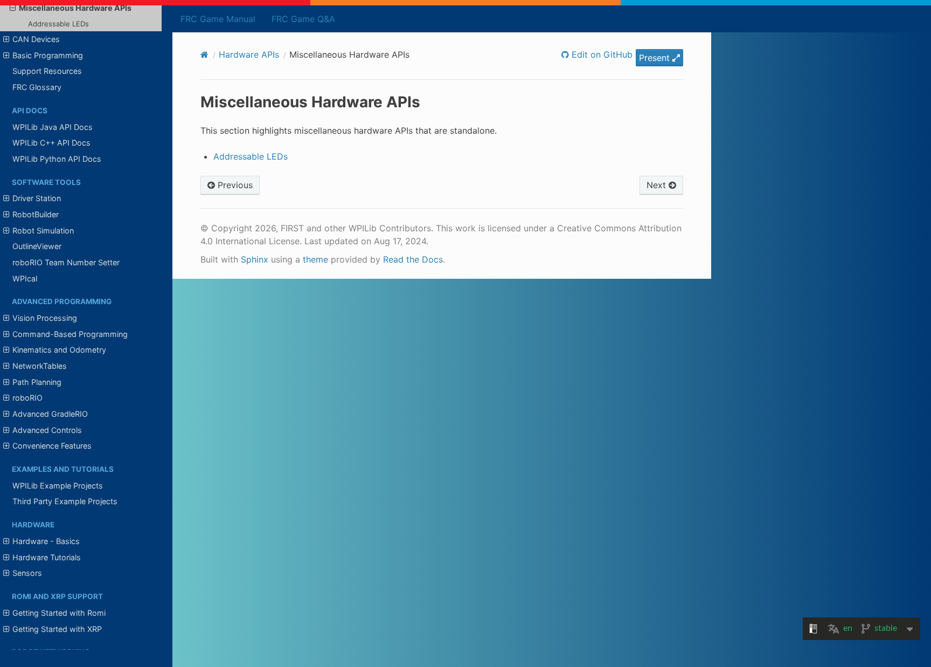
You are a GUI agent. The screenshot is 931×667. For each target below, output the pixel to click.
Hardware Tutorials (46, 557)
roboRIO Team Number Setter (66, 262)
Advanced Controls (47, 430)
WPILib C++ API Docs (51, 142)
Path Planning (36, 382)
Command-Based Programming (70, 334)
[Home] (204, 54)
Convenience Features (52, 445)
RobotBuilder (35, 214)
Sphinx (254, 259)
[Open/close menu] (13, 8)
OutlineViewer (36, 246)
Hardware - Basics (46, 541)
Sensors (27, 572)
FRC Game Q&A (303, 18)
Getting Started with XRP (57, 629)
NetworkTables (39, 365)
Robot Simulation (43, 230)
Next (658, 185)
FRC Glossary (36, 87)
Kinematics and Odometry (59, 349)
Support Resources (47, 70)
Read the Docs (413, 259)
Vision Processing (44, 317)
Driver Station (36, 198)
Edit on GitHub (601, 54)
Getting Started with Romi (59, 612)
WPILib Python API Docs (56, 158)
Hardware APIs (249, 54)
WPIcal (24, 278)
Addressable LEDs (58, 23)
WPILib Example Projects (57, 485)
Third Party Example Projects (64, 501)
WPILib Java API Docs (52, 127)
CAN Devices (36, 39)
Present (655, 57)
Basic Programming (47, 55)
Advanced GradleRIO (50, 413)
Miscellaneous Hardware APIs (75, 7)
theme (315, 259)
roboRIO (27, 397)
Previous (234, 185)
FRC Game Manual (217, 18)
